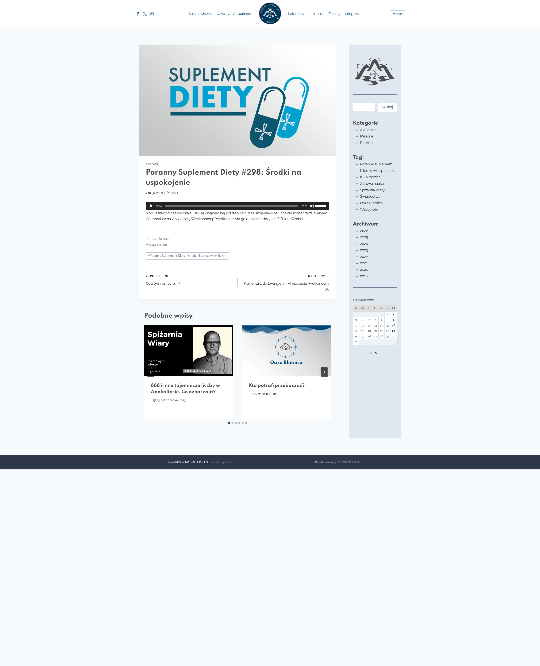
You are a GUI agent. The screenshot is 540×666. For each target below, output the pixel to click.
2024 (364, 244)
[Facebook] (137, 14)
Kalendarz (296, 14)
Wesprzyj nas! (157, 244)
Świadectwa (370, 196)
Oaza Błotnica (371, 203)
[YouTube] (151, 14)
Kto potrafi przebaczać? (276, 385)
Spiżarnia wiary (372, 190)
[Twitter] (144, 14)
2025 (364, 237)
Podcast (398, 13)
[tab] (229, 423)
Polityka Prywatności (223, 462)
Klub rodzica (370, 177)
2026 (364, 231)
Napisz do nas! (157, 238)
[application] (237, 206)
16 (393, 325)
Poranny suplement (376, 164)
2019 (364, 276)
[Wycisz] (312, 206)
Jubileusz (316, 14)
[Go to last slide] (150, 372)
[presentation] (188, 350)
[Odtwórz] (151, 206)
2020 (364, 269)
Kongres (352, 14)
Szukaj (387, 107)
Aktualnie (368, 130)
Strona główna (201, 14)
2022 (364, 256)
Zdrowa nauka (372, 183)
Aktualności (242, 14)
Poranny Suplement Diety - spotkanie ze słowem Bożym (187, 255)
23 (393, 331)
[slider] (321, 205)
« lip (373, 353)
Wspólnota (369, 209)
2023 (364, 250)
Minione (366, 136)
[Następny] (324, 372)
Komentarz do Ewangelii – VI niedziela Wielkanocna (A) (286, 282)
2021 (363, 263)
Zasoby (334, 14)
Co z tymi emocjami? (163, 279)
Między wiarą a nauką (377, 171)
